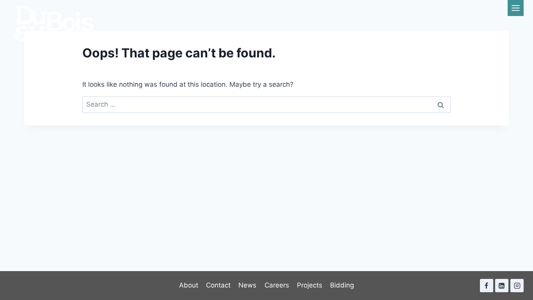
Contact (218, 285)
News (247, 285)
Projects (309, 285)
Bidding (342, 285)
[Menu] (516, 8)
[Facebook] (486, 285)
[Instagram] (517, 285)
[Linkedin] (501, 285)
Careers (277, 285)
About (188, 285)
